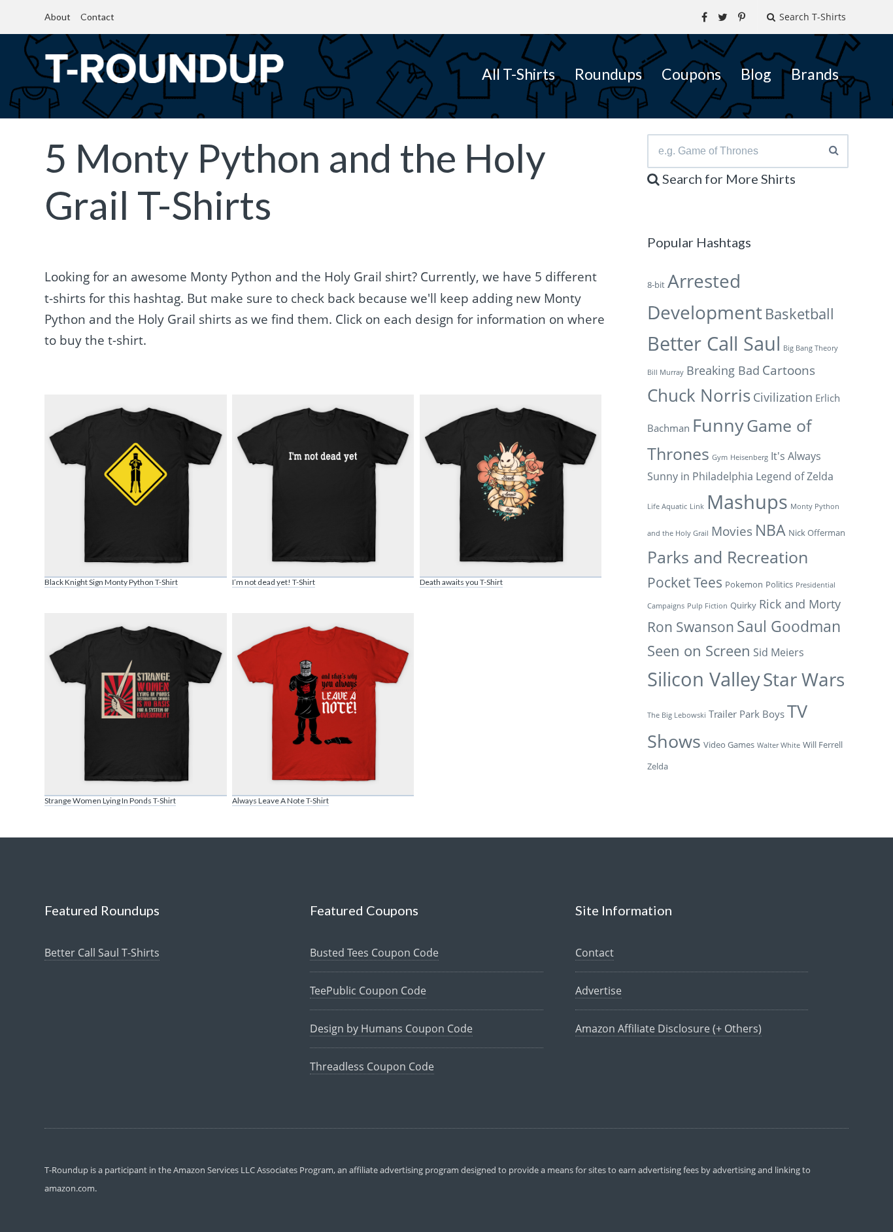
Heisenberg (749, 457)
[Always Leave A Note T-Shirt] (323, 704)
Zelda (657, 766)
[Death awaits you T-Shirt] (510, 486)
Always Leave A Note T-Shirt (280, 800)
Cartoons (788, 370)
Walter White (778, 745)
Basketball (799, 313)
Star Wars (804, 679)
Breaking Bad (723, 370)
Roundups (608, 74)
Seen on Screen (698, 650)
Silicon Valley (703, 679)
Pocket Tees (684, 582)
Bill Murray (665, 372)
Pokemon (744, 584)
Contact (97, 16)
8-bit (656, 284)
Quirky (743, 605)
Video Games (728, 744)
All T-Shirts (518, 74)
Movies (731, 531)
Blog (756, 74)
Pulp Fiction (707, 605)
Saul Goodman (789, 626)
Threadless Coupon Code (372, 1066)
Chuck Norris (698, 395)
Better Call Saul (714, 343)
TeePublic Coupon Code (368, 990)
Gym (720, 457)
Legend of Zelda (795, 476)
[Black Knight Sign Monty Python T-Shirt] (135, 486)
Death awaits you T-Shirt (461, 582)
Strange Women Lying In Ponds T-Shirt (110, 800)
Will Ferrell (823, 744)
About (57, 16)
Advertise (598, 990)
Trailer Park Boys (746, 713)
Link (697, 506)
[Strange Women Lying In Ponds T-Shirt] (135, 704)
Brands (815, 74)
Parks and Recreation (727, 557)
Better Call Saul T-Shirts (102, 952)
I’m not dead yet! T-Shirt (273, 582)
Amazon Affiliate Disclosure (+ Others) (668, 1028)
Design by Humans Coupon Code (391, 1028)
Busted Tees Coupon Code (374, 952)
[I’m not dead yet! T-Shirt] (323, 486)
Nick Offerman (816, 532)
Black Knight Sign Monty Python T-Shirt (111, 582)
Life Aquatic (667, 506)
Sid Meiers (778, 652)
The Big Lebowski (676, 715)
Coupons (691, 74)
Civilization (783, 397)
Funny (718, 425)
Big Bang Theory (810, 348)
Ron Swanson (690, 627)
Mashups (747, 501)
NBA (770, 529)
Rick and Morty (800, 604)
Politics (779, 584)
